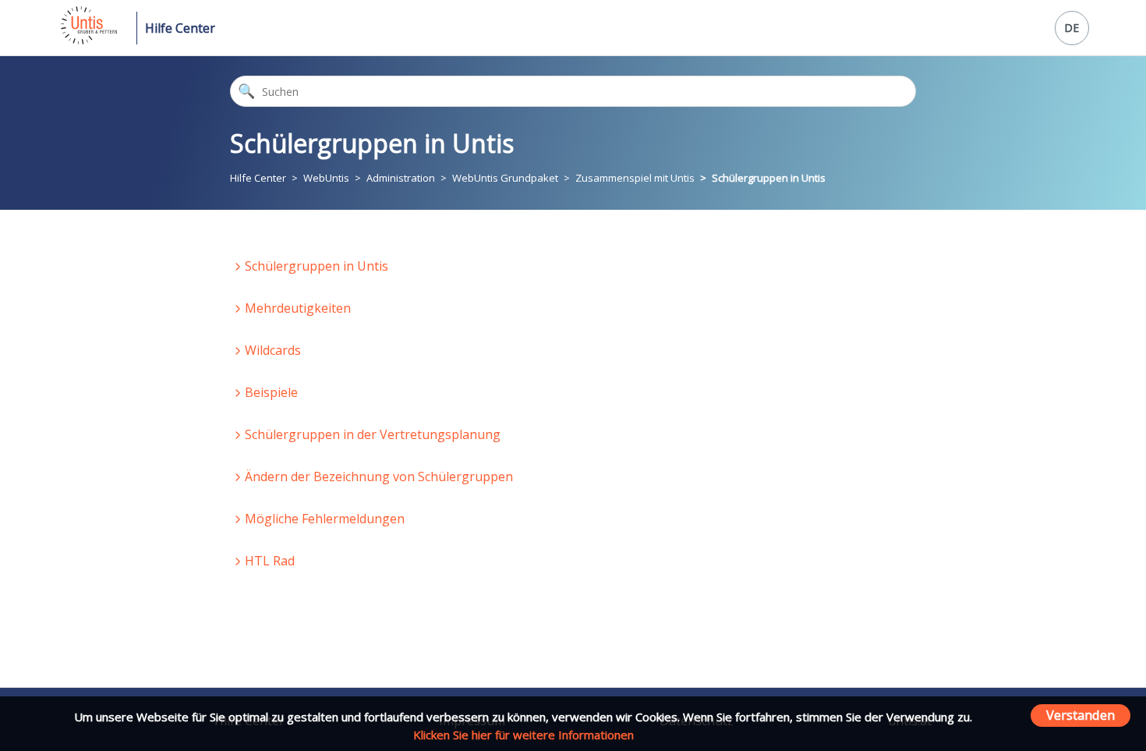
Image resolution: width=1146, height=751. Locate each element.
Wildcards (273, 350)
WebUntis (326, 178)
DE (1071, 27)
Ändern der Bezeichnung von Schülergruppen (379, 476)
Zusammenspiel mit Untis (635, 178)
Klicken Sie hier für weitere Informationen (523, 734)
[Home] (88, 39)
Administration (400, 178)
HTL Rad (270, 560)
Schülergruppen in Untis (769, 178)
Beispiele (271, 392)
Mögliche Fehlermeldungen (325, 518)
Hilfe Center (180, 28)
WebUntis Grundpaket (505, 178)
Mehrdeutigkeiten (298, 308)
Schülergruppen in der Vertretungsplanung (372, 434)
